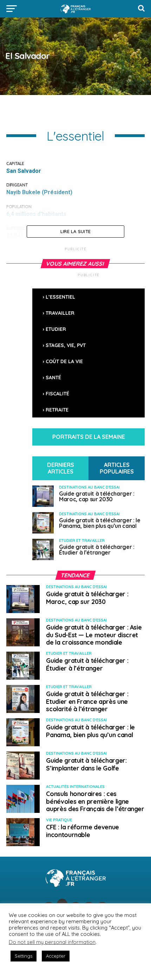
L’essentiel (60, 297)
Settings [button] (23, 956)
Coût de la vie (64, 361)
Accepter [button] (55, 956)
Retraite (57, 410)
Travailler (60, 313)
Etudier (56, 329)
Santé (53, 377)
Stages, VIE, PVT (66, 345)
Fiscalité (57, 393)
